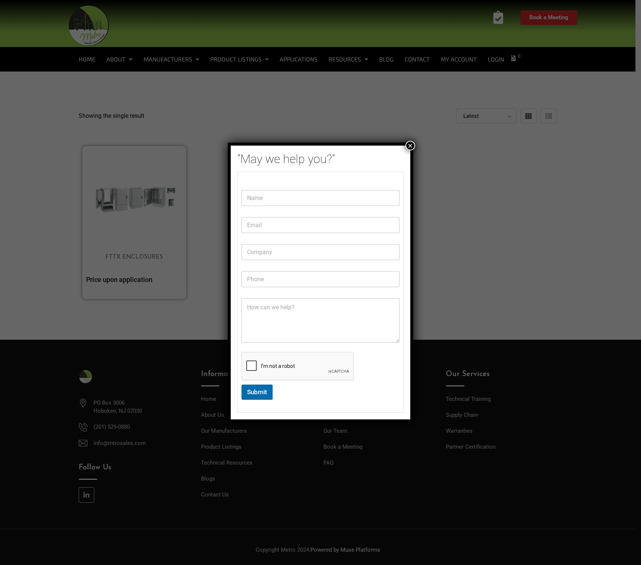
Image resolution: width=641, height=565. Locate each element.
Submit (257, 392)
